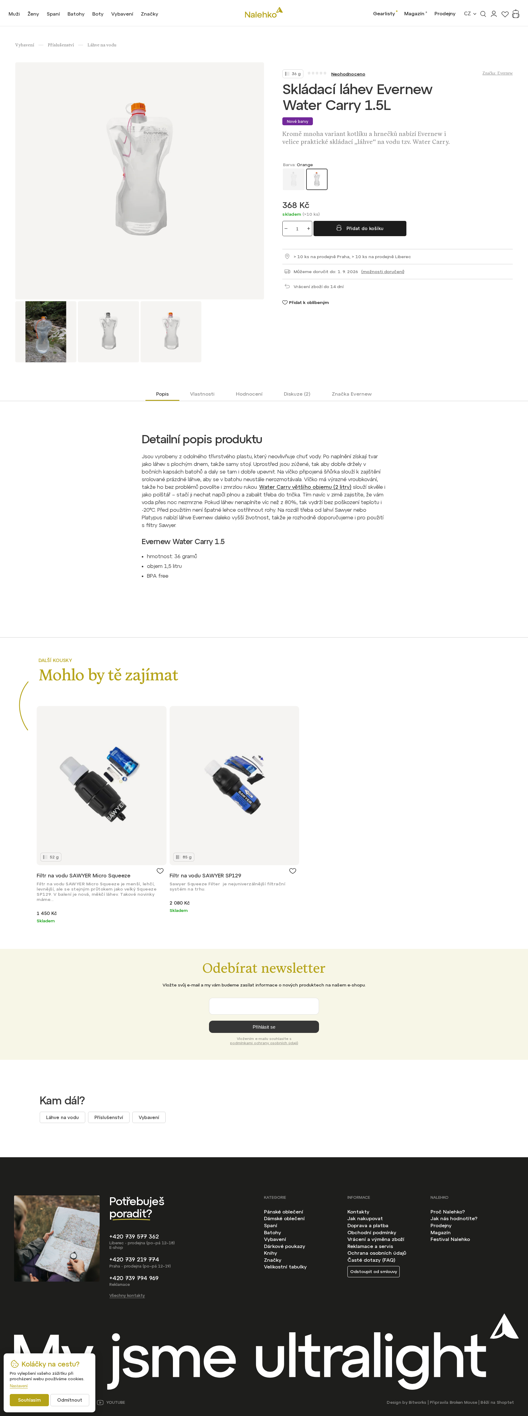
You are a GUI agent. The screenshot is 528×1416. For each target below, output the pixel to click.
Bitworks (417, 1402)
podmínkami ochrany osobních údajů (264, 1043)
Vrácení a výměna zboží (375, 1239)
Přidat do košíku (364, 228)
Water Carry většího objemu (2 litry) (305, 487)
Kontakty (358, 1211)
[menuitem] (14, 14)
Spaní (270, 1225)
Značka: (497, 73)
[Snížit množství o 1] (286, 228)
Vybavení (149, 1117)
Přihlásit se (264, 1027)
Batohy (272, 1232)
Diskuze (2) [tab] (297, 394)
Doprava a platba (367, 1225)
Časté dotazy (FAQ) (371, 1260)
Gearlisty (384, 13)
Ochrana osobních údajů (376, 1253)
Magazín (414, 13)
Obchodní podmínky (371, 1232)
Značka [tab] (352, 394)
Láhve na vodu (62, 1117)
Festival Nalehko (450, 1239)
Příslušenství (108, 1117)
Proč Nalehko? (448, 1211)
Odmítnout (69, 1400)
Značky (272, 1260)
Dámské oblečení (284, 1218)
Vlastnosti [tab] (202, 394)
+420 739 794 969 (134, 1278)
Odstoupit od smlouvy (373, 1271)
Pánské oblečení (283, 1211)
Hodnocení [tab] (249, 394)
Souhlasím (29, 1400)
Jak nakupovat (365, 1218)
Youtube (115, 1402)
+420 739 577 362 (134, 1236)
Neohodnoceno (348, 74)
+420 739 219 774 (134, 1259)
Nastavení (19, 1386)
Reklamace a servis (370, 1246)
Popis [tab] (162, 394)
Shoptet (505, 1402)
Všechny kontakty (127, 1295)
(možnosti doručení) (382, 271)
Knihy (270, 1253)
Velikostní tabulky (285, 1266)
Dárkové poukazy (284, 1246)
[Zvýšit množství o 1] (308, 228)
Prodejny (445, 13)
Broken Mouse (463, 1402)
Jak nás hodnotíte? (454, 1218)
